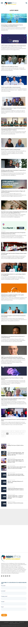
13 (18, 433)
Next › (22, 433)
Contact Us (21, 622)
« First (11, 431)
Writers (11, 622)
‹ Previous (17, 431)
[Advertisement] (14, 517)
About (16, 622)
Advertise (6, 622)
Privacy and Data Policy (15, 623)
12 (15, 433)
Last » (3, 435)
